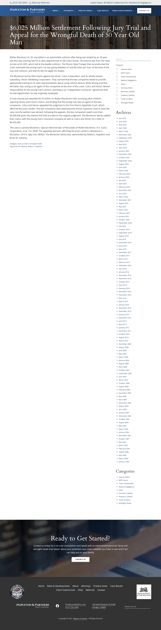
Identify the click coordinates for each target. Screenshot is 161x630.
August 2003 (124, 406)
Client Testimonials (128, 77)
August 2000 (124, 452)
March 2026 (123, 131)
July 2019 (122, 239)
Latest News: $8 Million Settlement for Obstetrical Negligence (120, 2)
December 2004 (125, 403)
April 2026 (123, 128)
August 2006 (124, 386)
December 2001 (125, 435)
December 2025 (125, 134)
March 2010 (123, 341)
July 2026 (122, 118)
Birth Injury (125, 73)
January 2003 (124, 413)
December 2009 (125, 344)
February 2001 (124, 448)
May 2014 (122, 298)
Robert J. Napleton (35, 146)
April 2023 (123, 184)
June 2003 (123, 409)
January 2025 (124, 151)
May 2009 (122, 354)
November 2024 (125, 154)
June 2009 (123, 350)
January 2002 (124, 432)
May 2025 (122, 144)
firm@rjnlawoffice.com (75, 604)
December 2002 (125, 416)
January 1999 (124, 462)
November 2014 (125, 295)
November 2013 (125, 311)
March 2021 (123, 210)
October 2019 (124, 229)
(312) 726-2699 (19, 2)
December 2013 (125, 308)
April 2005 (123, 399)
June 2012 (123, 321)
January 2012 (124, 327)
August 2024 (124, 164)
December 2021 (125, 200)
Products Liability (127, 95)
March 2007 (123, 380)
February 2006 (124, 390)
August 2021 (124, 203)
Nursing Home (126, 88)
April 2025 (123, 148)
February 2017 (124, 262)
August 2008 (124, 363)
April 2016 (123, 269)
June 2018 (123, 246)
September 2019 (125, 233)
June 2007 (123, 377)
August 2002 (124, 422)
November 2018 (125, 242)
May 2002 (122, 426)
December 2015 (125, 275)
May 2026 (122, 125)
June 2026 (123, 121)
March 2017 (123, 259)
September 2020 (125, 223)
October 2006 (124, 383)
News (123, 84)
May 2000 (122, 455)
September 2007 (125, 373)
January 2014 (124, 305)
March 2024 (123, 170)
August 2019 (124, 236)
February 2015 (124, 288)
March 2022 (123, 197)
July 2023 (122, 180)
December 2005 (125, 393)
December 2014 (125, 291)
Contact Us (80, 559)
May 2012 (122, 324)
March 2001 (123, 445)
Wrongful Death (36, 144)
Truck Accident (127, 99)
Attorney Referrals (40, 2)
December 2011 (125, 331)
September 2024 (125, 161)
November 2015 (125, 278)
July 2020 (122, 226)
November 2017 (125, 252)
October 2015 (124, 282)
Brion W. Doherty (20, 146)
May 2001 (122, 442)
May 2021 (122, 206)
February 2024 (124, 174)
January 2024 (124, 177)
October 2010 (124, 334)
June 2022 (123, 193)
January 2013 (124, 314)
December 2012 (125, 318)
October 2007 (124, 370)
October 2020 (124, 220)
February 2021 (124, 213)
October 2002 (124, 419)
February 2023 (124, 187)
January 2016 (124, 272)
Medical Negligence (128, 80)
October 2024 (124, 157)
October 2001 (124, 439)
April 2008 (123, 367)
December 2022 (125, 190)
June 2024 (123, 167)
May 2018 (122, 249)
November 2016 (125, 265)
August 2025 (124, 141)
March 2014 (123, 301)
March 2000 (123, 458)
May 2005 (122, 396)
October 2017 (124, 255)
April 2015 (123, 285)
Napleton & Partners (80, 618)
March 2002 (123, 429)
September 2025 (125, 138)
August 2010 (124, 337)
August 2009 (124, 347)
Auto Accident (23, 144)
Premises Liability (128, 91)
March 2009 (123, 357)
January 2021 (124, 216)
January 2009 (124, 360)
